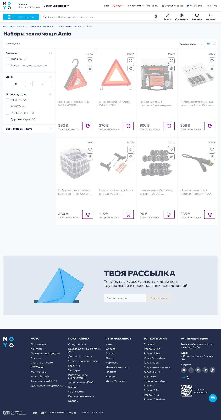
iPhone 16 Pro (152, 353)
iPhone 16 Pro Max (154, 358)
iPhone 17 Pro (152, 394)
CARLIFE (16, 100)
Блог (106, 5)
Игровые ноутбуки (155, 381)
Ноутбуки (150, 376)
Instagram (198, 370)
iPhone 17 (149, 385)
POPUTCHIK (18, 113)
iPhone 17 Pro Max (154, 399)
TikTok (212, 370)
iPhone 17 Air (151, 390)
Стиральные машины (157, 367)
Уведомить (87, 126)
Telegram (205, 370)
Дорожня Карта (20, 119)
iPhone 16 (149, 344)
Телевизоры (151, 362)
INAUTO (16, 106)
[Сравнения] (90, 68)
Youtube (184, 370)
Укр (209, 6)
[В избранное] (90, 61)
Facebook (191, 370)
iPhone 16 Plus (152, 348)
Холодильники (153, 371)
